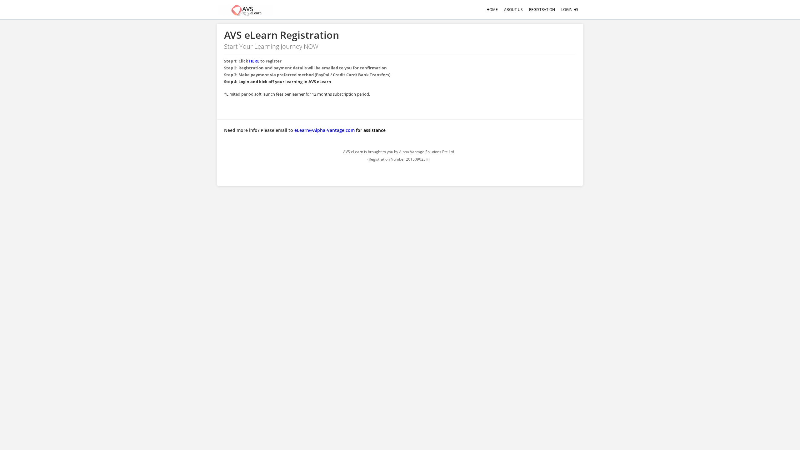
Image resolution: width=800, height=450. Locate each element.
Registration (542, 9)
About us (513, 9)
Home (492, 9)
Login (567, 9)
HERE (254, 61)
